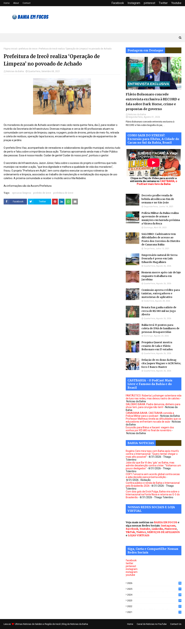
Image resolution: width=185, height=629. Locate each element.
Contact (27, 3)
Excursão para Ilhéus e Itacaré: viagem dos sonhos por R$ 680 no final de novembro (150, 429)
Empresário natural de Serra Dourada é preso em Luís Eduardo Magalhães (159, 259)
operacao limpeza (21, 192)
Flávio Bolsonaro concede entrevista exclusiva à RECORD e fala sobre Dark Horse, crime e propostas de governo (153, 101)
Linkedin (157, 528)
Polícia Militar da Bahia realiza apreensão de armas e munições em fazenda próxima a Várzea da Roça (160, 218)
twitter (129, 563)
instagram (131, 569)
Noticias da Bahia (15, 71)
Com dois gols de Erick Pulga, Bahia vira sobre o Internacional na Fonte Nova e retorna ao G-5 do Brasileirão (153, 494)
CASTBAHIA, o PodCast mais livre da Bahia (157, 182)
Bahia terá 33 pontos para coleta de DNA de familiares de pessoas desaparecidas (160, 328)
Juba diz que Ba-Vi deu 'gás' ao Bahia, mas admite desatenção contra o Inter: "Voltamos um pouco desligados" (153, 465)
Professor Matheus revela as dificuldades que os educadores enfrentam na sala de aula (153, 420)
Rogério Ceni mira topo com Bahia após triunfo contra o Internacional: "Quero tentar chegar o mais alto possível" (152, 454)
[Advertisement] (62, 245)
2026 (154, 583)
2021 (154, 612)
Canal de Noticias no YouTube (152, 624)
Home (7, 3)
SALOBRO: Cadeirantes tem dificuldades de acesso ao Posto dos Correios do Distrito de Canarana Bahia (160, 239)
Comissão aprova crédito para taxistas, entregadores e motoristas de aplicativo (160, 294)
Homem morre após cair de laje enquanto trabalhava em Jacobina (161, 276)
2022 (154, 606)
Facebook (117, 3)
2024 (154, 594)
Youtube (176, 3)
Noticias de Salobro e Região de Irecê (42, 624)
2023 (154, 600)
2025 (154, 589)
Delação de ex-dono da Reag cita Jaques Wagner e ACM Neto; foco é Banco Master (161, 363)
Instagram (134, 3)
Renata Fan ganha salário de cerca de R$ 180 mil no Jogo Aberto (158, 311)
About (16, 3)
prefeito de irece (42, 192)
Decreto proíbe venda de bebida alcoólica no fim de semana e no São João (157, 199)
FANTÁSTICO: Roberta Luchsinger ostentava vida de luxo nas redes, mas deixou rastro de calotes (153, 397)
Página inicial (10, 48)
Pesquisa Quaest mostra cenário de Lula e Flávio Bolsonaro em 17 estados (157, 346)
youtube (130, 574)
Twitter (163, 3)
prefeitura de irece (28, 48)
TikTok (130, 532)
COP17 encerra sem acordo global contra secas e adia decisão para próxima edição (153, 475)
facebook (131, 560)
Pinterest (170, 528)
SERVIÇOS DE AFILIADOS (163, 532)
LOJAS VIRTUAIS (138, 535)
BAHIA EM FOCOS (165, 522)
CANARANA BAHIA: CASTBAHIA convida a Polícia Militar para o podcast (150, 414)
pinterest (149, 3)
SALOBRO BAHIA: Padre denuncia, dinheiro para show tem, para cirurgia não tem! (153, 406)
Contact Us (175, 624)
